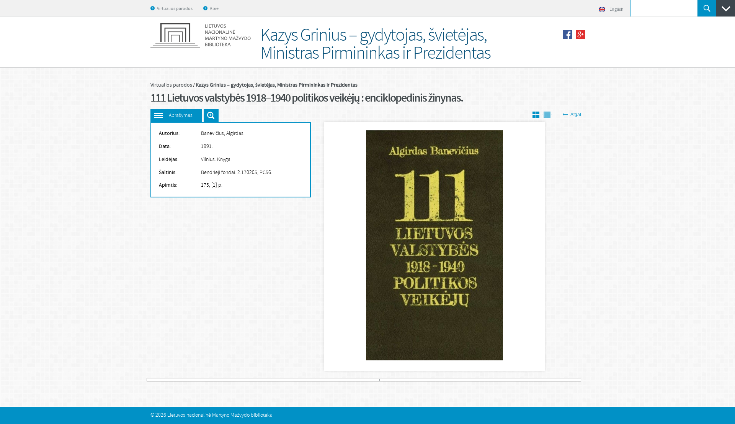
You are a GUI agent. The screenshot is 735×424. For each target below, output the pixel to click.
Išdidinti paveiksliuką (211, 115)
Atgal (575, 114)
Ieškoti (706, 8)
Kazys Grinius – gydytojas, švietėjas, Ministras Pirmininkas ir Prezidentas (277, 85)
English (616, 9)
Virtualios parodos (175, 9)
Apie (214, 9)
